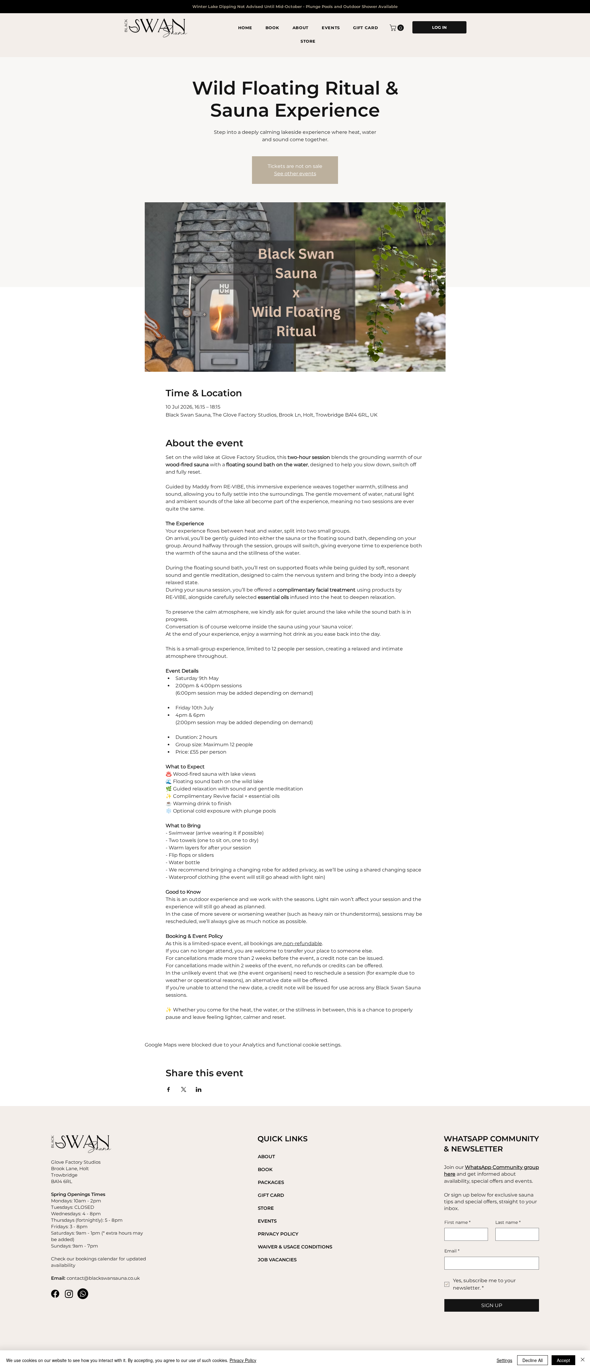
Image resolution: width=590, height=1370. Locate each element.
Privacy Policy (243, 1360)
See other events (295, 174)
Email (451, 1251)
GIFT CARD (271, 1195)
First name (457, 1222)
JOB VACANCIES (277, 1260)
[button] (397, 28)
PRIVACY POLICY (278, 1234)
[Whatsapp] (82, 1293)
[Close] (582, 1360)
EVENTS (267, 1221)
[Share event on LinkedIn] (199, 1089)
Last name (508, 1222)
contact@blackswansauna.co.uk (103, 1278)
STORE (266, 1208)
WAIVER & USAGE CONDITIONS (295, 1247)
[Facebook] (55, 1293)
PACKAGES (271, 1182)
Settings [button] (504, 1360)
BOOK (265, 1169)
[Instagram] (69, 1293)
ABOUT (266, 1156)
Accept (563, 1360)
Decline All (532, 1360)
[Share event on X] (184, 1089)
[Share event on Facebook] (168, 1089)
